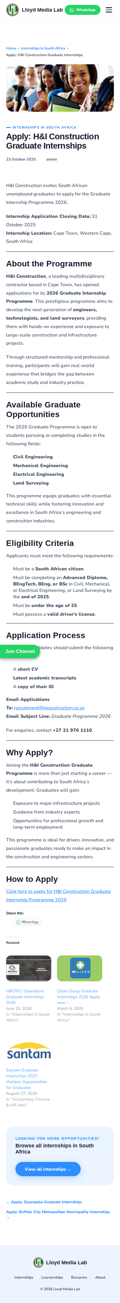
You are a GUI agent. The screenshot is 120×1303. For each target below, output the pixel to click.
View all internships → (48, 1169)
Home (11, 48)
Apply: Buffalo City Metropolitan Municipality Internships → (58, 1214)
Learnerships (52, 1277)
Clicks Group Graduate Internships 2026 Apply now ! (78, 996)
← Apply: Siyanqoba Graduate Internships (44, 1202)
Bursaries (79, 1277)
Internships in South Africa (43, 48)
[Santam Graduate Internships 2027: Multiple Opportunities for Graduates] (28, 1048)
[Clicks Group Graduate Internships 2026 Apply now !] (79, 968)
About (100, 1277)
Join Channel (20, 651)
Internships (24, 1277)
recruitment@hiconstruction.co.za (49, 708)
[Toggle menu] (109, 10)
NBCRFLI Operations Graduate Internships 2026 (25, 996)
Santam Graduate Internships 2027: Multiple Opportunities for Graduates (26, 1078)
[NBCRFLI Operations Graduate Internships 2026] (28, 968)
